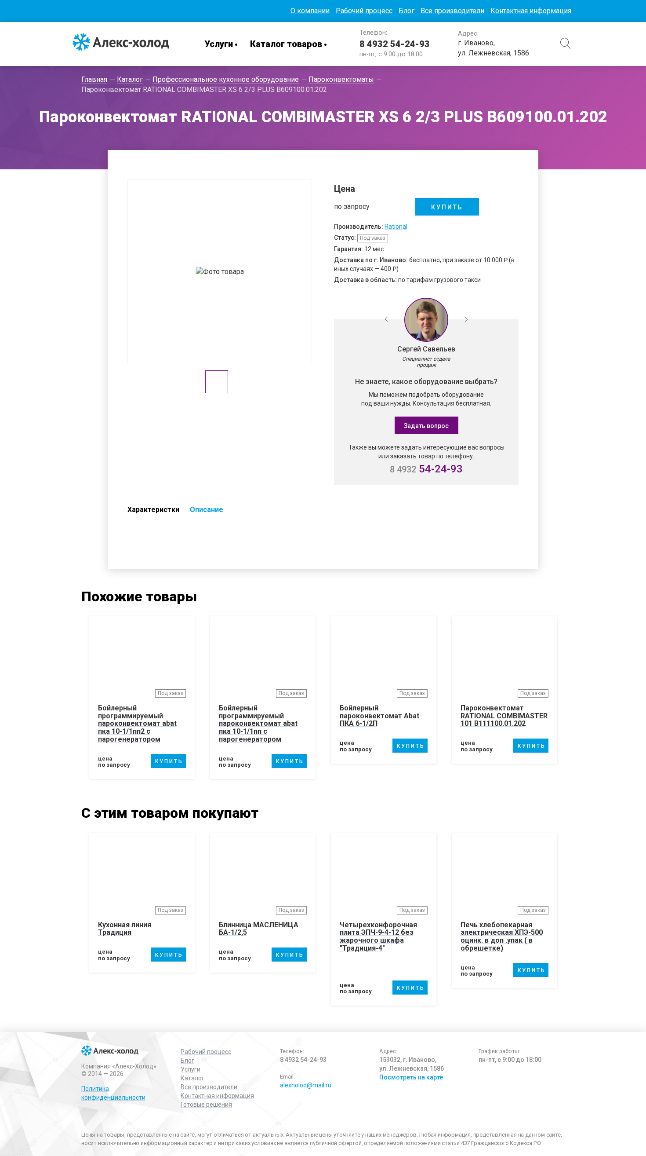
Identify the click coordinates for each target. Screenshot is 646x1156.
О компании (310, 11)
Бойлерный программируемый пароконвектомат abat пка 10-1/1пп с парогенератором (258, 723)
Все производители (452, 11)
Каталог (192, 1078)
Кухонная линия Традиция (124, 929)
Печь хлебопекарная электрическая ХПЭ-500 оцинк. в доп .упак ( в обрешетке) (502, 936)
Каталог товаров (286, 44)
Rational (396, 226)
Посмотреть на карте (411, 1077)
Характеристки (153, 509)
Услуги (218, 44)
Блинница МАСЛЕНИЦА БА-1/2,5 (258, 929)
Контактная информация (530, 11)
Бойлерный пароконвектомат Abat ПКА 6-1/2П (379, 716)
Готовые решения (206, 1104)
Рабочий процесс (364, 11)
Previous (386, 319)
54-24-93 (426, 469)
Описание (206, 509)
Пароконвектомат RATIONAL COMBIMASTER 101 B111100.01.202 (504, 716)
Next (466, 319)
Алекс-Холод (121, 44)
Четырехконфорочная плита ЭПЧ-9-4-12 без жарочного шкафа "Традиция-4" (378, 936)
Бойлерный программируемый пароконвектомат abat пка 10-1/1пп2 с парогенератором (137, 723)
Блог (406, 11)
